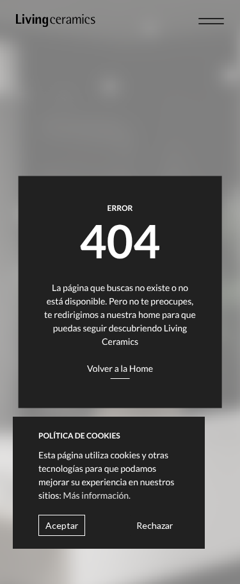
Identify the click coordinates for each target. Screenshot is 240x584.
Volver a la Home (120, 368)
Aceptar (61, 525)
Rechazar (154, 525)
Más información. (97, 495)
